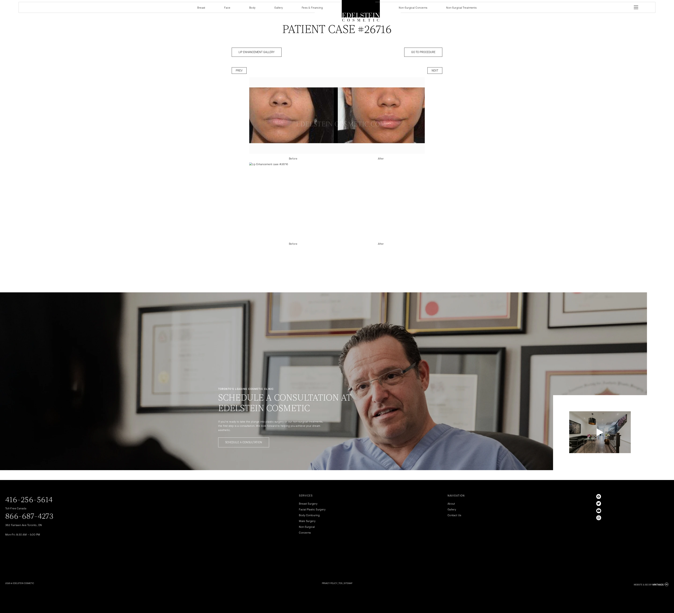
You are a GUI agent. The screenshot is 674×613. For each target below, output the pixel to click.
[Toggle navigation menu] (635, 7)
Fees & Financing (312, 7)
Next (435, 70)
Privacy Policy (329, 583)
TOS (340, 583)
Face (227, 7)
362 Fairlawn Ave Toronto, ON (23, 525)
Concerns (305, 532)
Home (361, 11)
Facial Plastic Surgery (312, 509)
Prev (239, 70)
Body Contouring (309, 515)
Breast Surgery (308, 503)
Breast (201, 7)
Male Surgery (307, 521)
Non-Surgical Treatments (461, 7)
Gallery (278, 7)
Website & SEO (641, 584)
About (451, 503)
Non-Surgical (307, 527)
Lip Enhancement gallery (257, 52)
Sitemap (348, 583)
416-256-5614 (29, 500)
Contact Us (454, 515)
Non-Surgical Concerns (413, 7)
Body (252, 7)
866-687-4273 (29, 517)
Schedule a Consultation (243, 442)
